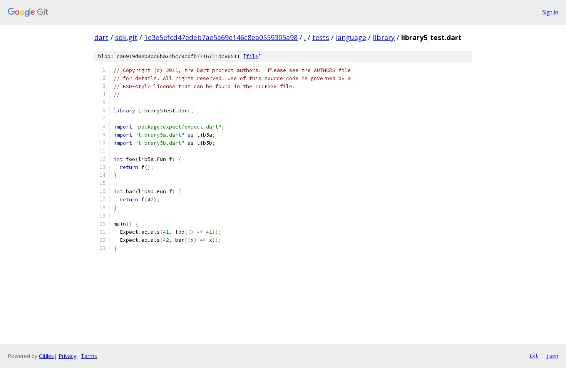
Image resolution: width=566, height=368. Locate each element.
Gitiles (46, 356)
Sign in (550, 12)
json (552, 355)
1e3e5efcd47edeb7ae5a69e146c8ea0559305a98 (221, 37)
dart (101, 37)
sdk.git (126, 37)
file (252, 56)
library (384, 37)
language (351, 37)
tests (320, 37)
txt (533, 355)
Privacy (67, 356)
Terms (89, 356)
